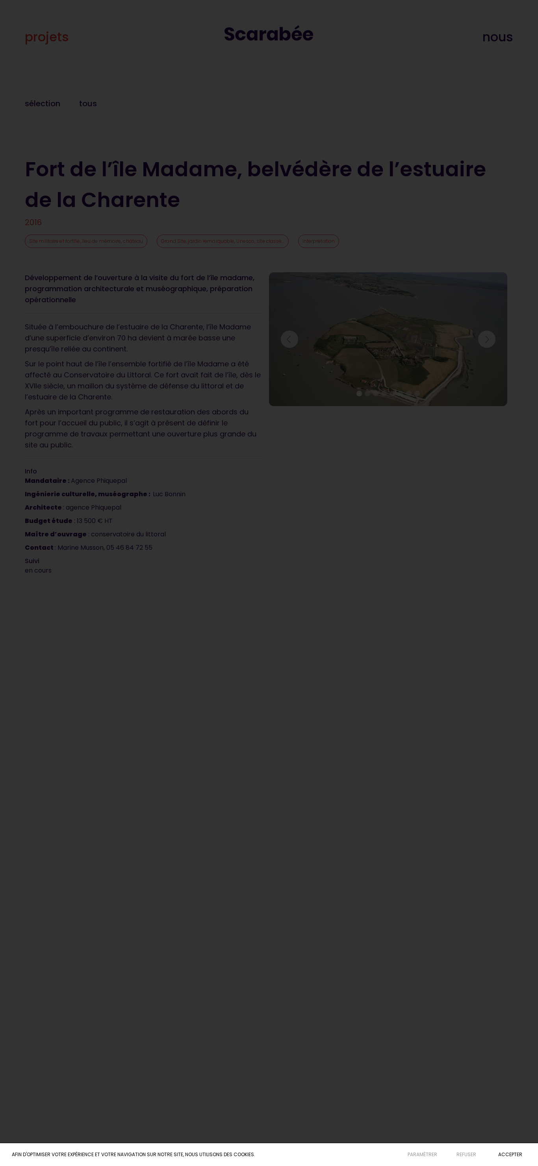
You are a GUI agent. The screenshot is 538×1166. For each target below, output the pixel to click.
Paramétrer (422, 1154)
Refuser (466, 1154)
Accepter (510, 1154)
